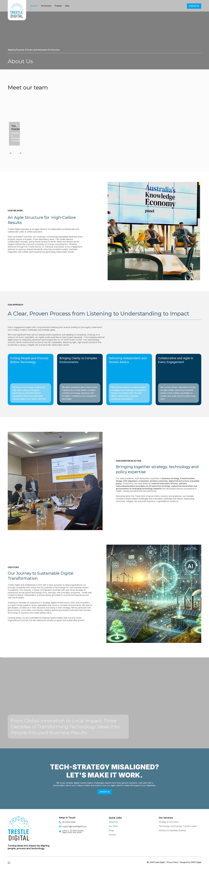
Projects (58, 6)
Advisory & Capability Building (172, 830)
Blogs (111, 830)
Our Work (113, 826)
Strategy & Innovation (169, 822)
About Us (33, 6)
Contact (112, 834)
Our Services (46, 6)
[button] (11, 153)
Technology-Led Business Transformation (178, 826)
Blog (67, 6)
